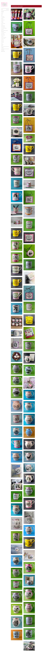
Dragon (2, 44)
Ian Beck (2, 29)
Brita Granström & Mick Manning (4, 31)
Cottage (2, 22)
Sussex (2, 24)
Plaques (2, 18)
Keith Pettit (2, 33)
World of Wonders (3, 37)
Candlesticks (3, 17)
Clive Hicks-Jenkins (4, 28)
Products (2, 11)
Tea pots (2, 39)
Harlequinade (3, 25)
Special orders (3, 23)
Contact (2, 47)
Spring (2, 45)
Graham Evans (3, 38)
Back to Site (3, 51)
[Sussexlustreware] (4, 4)
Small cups (2, 16)
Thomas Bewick (3, 32)
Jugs (1, 15)
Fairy (2, 43)
